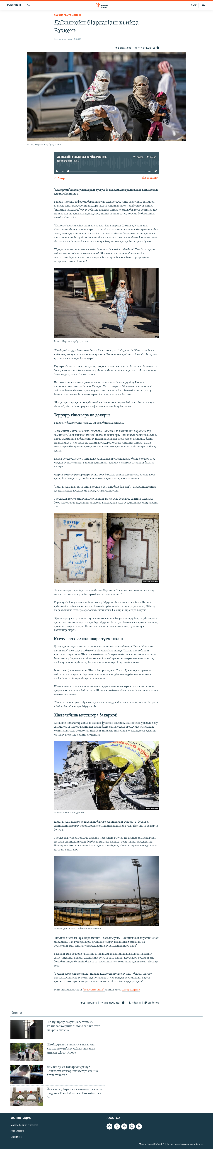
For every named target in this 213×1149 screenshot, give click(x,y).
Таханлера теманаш (67, 15)
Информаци (17, 1131)
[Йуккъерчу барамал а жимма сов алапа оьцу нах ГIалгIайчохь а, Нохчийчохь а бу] (26, 1096)
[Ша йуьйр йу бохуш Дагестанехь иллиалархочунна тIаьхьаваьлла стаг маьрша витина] (26, 1029)
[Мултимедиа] (203, 5)
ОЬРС (194, 5)
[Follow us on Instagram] (132, 1126)
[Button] (123, 48)
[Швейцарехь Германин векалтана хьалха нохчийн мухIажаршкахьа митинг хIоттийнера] (26, 1052)
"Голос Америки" (94, 989)
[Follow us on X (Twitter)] (117, 1126)
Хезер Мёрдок (131, 989)
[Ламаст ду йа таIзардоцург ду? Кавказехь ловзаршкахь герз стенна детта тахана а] (26, 1074)
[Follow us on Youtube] (124, 1126)
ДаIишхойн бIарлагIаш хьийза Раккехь (82, 157)
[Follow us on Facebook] (109, 1126)
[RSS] (139, 1126)
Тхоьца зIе (16, 1137)
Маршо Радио (72, 161)
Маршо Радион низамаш (24, 1125)
